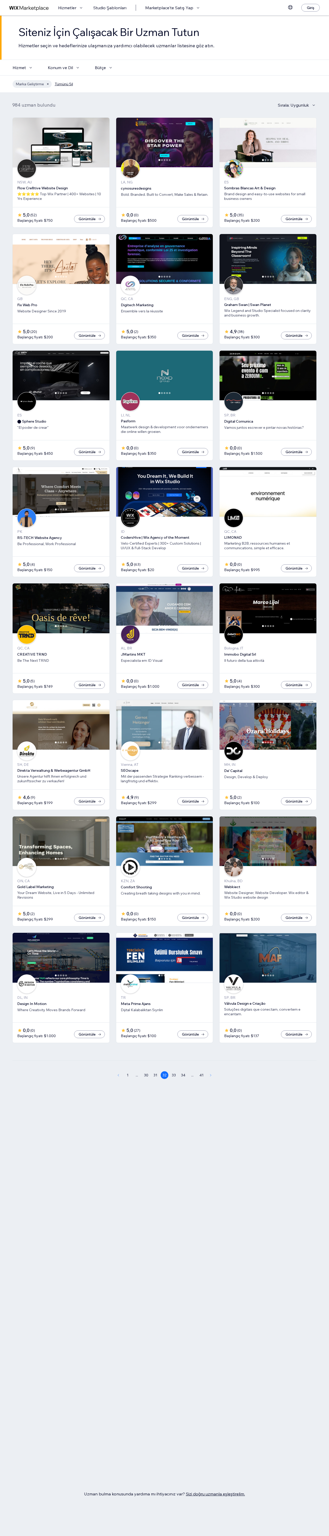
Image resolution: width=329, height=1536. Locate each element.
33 (174, 1075)
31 (155, 1075)
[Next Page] (211, 1075)
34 (183, 1075)
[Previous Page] (118, 1075)
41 (201, 1075)
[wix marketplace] (29, 8)
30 (146, 1075)
